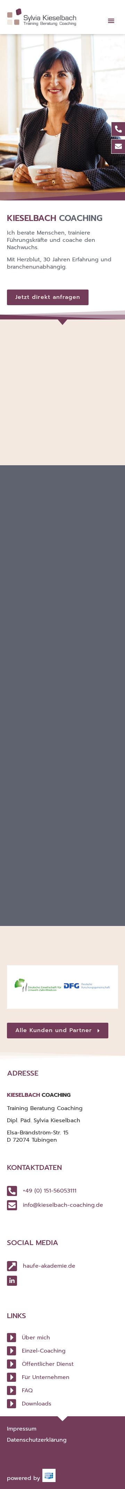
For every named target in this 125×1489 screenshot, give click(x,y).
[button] (111, 20)
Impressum (21, 1429)
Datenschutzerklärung (37, 1440)
